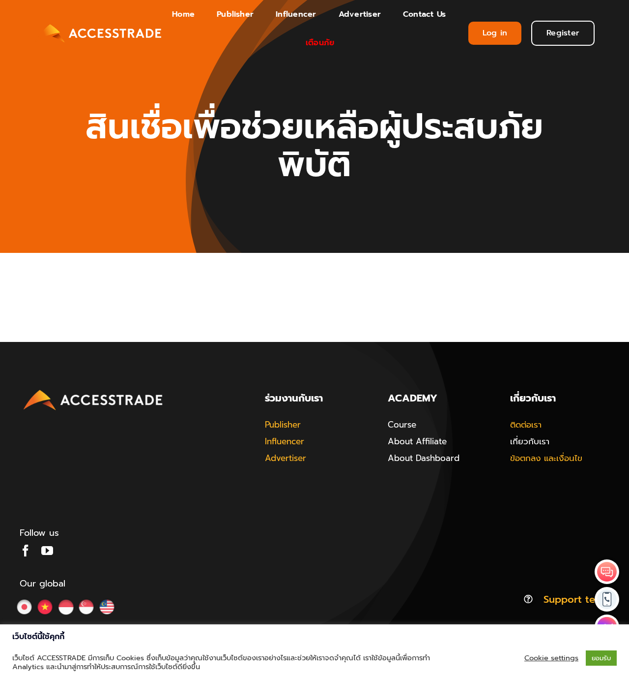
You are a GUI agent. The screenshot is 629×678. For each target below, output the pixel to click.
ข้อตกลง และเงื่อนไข (546, 458)
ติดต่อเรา (526, 424)
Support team (576, 599)
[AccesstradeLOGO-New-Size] (93, 390)
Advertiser (285, 458)
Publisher (283, 424)
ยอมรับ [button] (601, 658)
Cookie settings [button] (551, 657)
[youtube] (47, 550)
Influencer (284, 441)
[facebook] (25, 550)
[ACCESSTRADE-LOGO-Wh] (99, 23)
